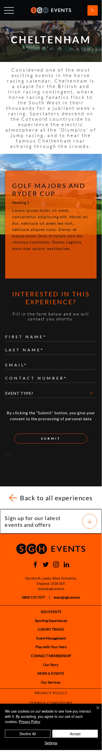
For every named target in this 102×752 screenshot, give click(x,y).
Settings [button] (51, 742)
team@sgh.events (51, 588)
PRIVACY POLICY (51, 693)
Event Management (51, 638)
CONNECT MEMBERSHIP (51, 656)
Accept (75, 733)
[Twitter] (46, 564)
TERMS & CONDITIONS (50, 703)
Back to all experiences (56, 498)
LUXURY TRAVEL (51, 629)
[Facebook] (35, 564)
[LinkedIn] (66, 564)
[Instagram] (56, 564)
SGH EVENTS (51, 612)
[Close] (95, 711)
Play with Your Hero (51, 647)
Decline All (28, 733)
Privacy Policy (29, 721)
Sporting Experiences (51, 620)
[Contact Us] (92, 10)
